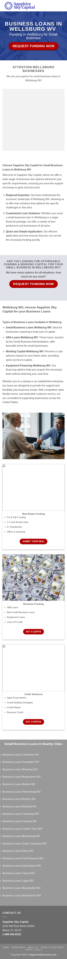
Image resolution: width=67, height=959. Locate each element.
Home (6, 947)
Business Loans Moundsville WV (21, 888)
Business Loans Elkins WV (18, 851)
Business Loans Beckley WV (19, 799)
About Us (32, 947)
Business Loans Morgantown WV (21, 776)
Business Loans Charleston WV (20, 754)
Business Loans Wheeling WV (20, 769)
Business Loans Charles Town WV (22, 828)
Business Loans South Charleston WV (24, 843)
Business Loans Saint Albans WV (21, 865)
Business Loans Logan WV (18, 880)
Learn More (18, 947)
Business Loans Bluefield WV (19, 806)
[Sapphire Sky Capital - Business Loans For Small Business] (30, 5)
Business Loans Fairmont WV (19, 821)
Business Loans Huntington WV (20, 762)
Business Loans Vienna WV (18, 873)
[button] (63, 6)
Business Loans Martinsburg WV (21, 836)
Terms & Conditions (51, 947)
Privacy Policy (34, 950)
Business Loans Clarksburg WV (20, 813)
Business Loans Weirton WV (18, 784)
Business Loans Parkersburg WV (21, 791)
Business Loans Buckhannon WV (21, 895)
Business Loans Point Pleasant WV (22, 858)
